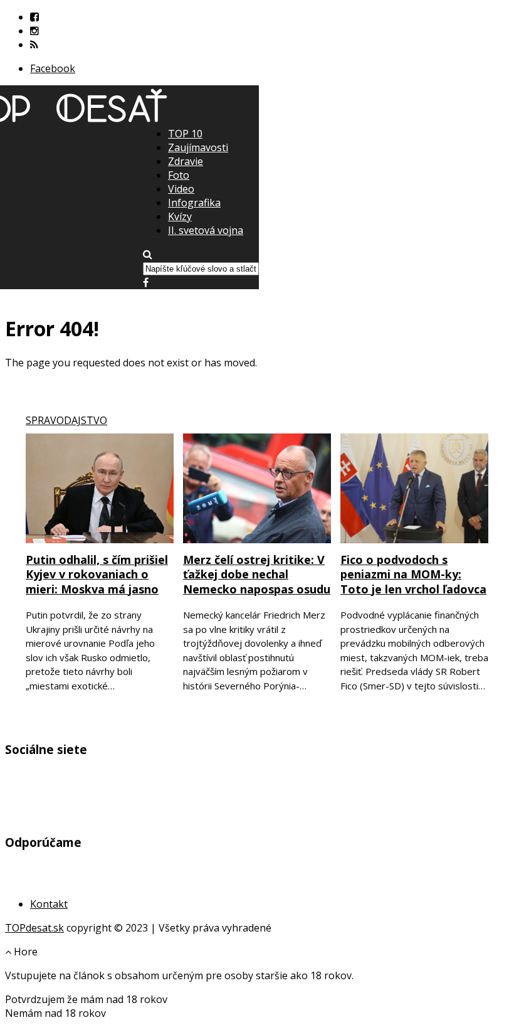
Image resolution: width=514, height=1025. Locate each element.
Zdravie (185, 161)
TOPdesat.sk (34, 928)
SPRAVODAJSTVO (66, 420)
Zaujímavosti (198, 147)
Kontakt (49, 904)
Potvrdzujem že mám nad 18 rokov (86, 999)
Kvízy (180, 216)
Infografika (194, 203)
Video (181, 189)
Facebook (52, 68)
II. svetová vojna (205, 230)
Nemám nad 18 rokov (55, 1013)
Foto (178, 175)
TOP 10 (185, 134)
